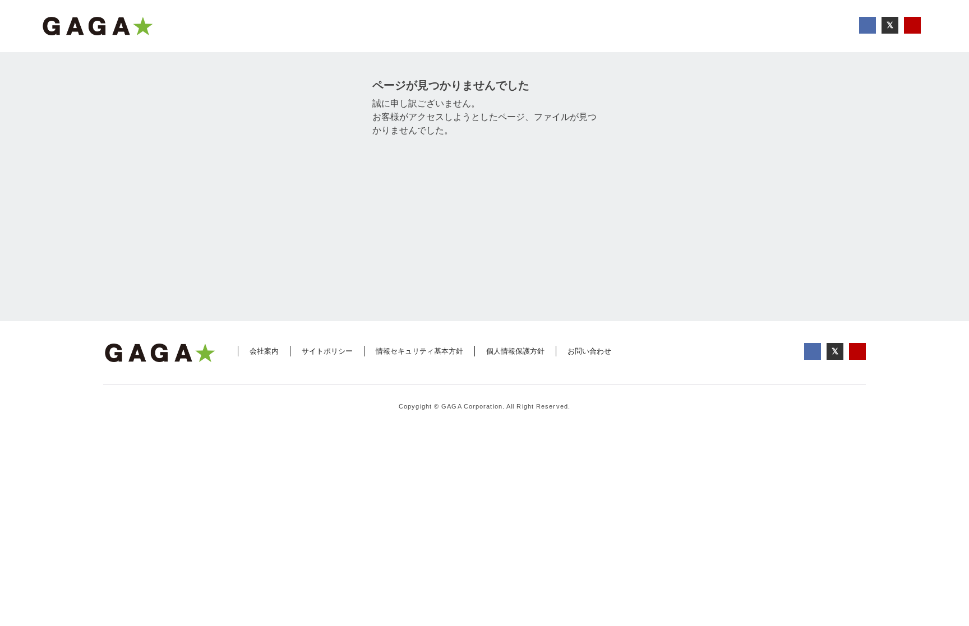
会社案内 (264, 351)
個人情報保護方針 (515, 351)
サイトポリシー (327, 351)
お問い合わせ (589, 351)
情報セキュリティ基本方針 (419, 351)
